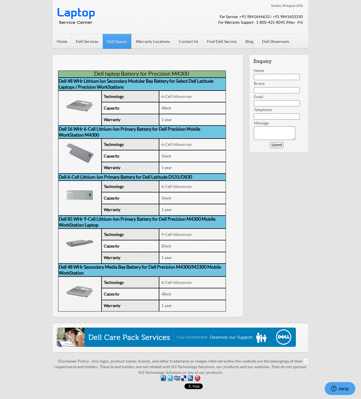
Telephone (263, 110)
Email (258, 97)
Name (259, 70)
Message (261, 123)
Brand (259, 83)
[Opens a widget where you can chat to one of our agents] (339, 389)
